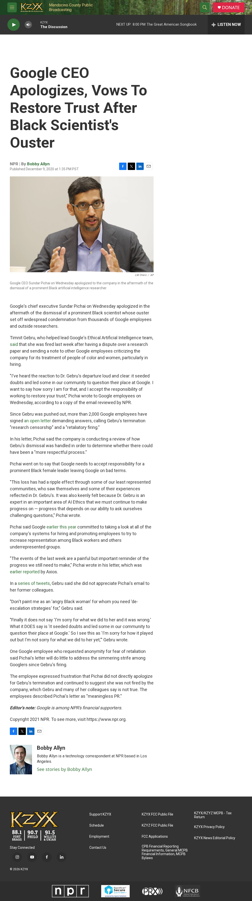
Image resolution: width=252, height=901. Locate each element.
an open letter (37, 420)
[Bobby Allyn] (21, 759)
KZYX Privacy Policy (209, 827)
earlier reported (25, 571)
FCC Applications (155, 836)
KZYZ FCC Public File (157, 825)
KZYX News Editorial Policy (214, 838)
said (14, 344)
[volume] (28, 24)
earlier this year (61, 526)
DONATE (231, 7)
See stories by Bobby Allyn (64, 769)
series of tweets (34, 583)
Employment (99, 836)
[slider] (36, 24)
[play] (13, 25)
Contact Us (97, 848)
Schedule (96, 825)
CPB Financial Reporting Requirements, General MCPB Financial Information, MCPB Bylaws (165, 852)
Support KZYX (100, 814)
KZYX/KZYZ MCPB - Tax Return (213, 815)
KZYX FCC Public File (157, 814)
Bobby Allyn (38, 163)
